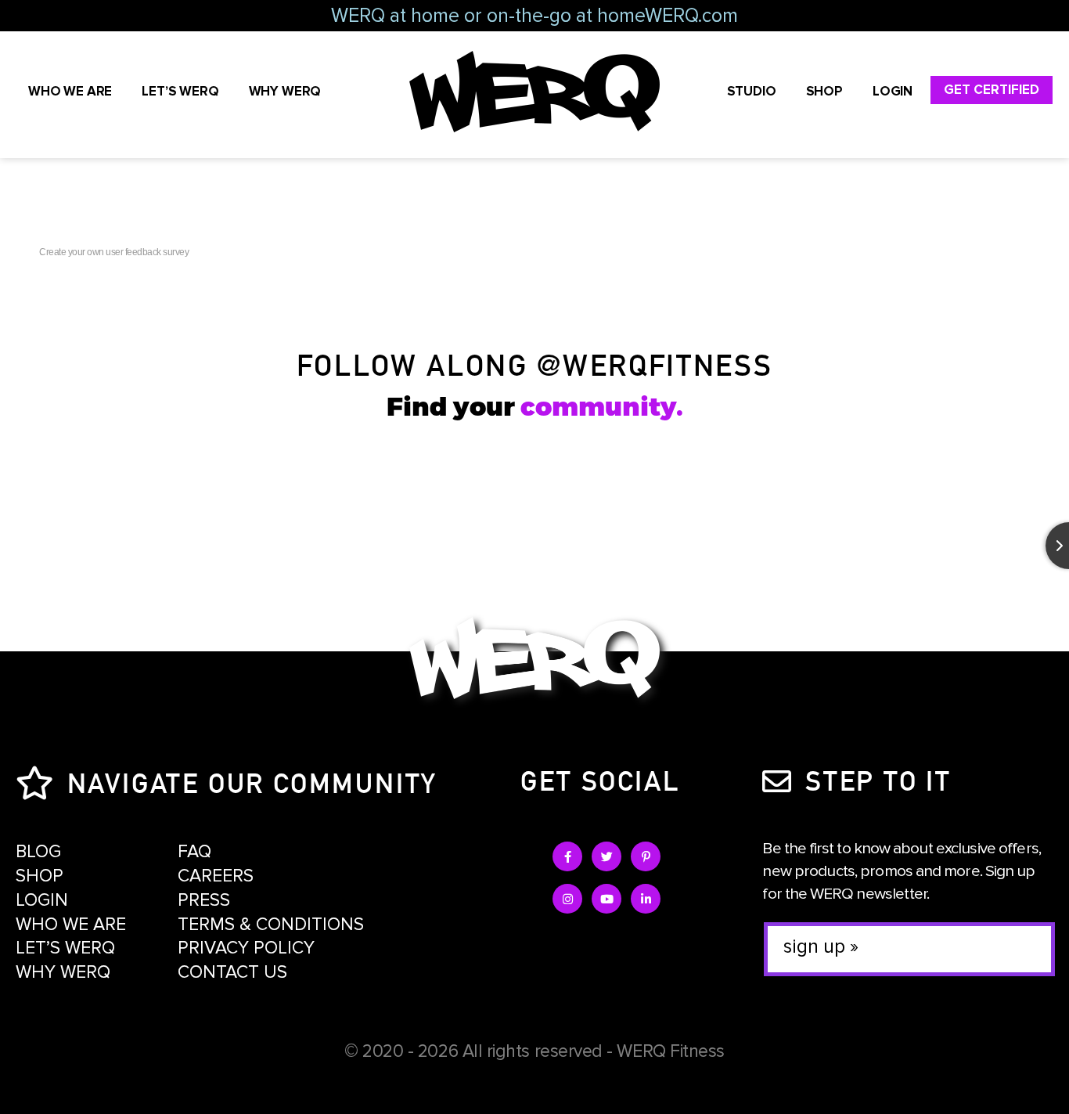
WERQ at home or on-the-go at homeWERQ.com (534, 15)
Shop (824, 91)
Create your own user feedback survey (114, 252)
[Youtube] (606, 899)
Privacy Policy (246, 948)
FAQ (194, 852)
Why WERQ (285, 91)
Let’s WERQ (180, 91)
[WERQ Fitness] (534, 661)
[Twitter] (606, 856)
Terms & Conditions (271, 925)
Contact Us (232, 972)
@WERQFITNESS (654, 363)
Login (892, 91)
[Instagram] (567, 899)
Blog (38, 852)
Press (204, 900)
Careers (216, 876)
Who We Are (70, 91)
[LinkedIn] (645, 899)
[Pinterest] (645, 856)
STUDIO (751, 91)
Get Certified (991, 89)
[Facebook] (567, 856)
